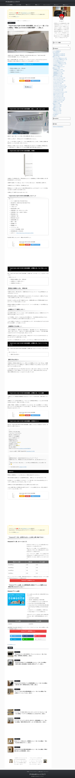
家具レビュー (28, 4)
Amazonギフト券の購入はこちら (28, 580)
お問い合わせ (40, 771)
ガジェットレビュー (46, 4)
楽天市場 (27, 80)
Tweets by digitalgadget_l (58, 126)
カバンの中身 (18, 4)
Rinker (23, 413)
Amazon (22, 80)
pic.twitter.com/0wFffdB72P (24, 448)
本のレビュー (56, 4)
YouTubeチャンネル (26, 12)
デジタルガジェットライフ (13, 1)
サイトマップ (46, 771)
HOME (28, 771)
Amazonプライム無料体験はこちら (28, 631)
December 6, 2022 (30, 451)
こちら (17, 16)
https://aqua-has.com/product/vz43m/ (25, 233)
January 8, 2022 (22, 466)
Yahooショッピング (35, 80)
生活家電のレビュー (12, 644)
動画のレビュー (65, 4)
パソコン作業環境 (9, 4)
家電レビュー (37, 4)
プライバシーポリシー (33, 771)
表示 (30, 86)
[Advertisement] (28, 98)
